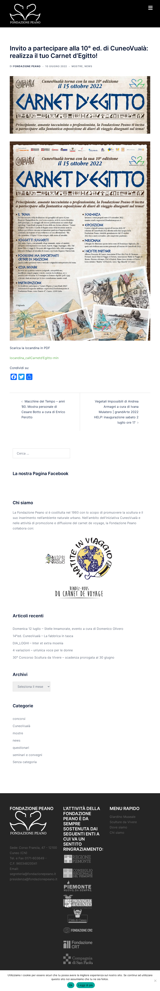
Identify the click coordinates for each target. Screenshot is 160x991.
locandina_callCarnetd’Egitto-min (34, 358)
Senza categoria (25, 762)
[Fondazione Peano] (25, 13)
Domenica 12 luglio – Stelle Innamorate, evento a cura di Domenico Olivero (68, 629)
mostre (77, 66)
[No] (155, 981)
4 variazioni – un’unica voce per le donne (43, 650)
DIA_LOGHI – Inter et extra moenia (38, 643)
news (88, 66)
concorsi (19, 719)
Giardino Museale (122, 817)
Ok (71, 985)
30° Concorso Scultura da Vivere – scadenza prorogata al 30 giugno (63, 657)
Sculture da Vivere (123, 822)
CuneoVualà (21, 726)
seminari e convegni (27, 755)
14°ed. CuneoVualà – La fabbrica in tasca (43, 636)
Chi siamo (117, 832)
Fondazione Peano (27, 66)
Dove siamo (118, 827)
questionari (21, 748)
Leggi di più (85, 985)
